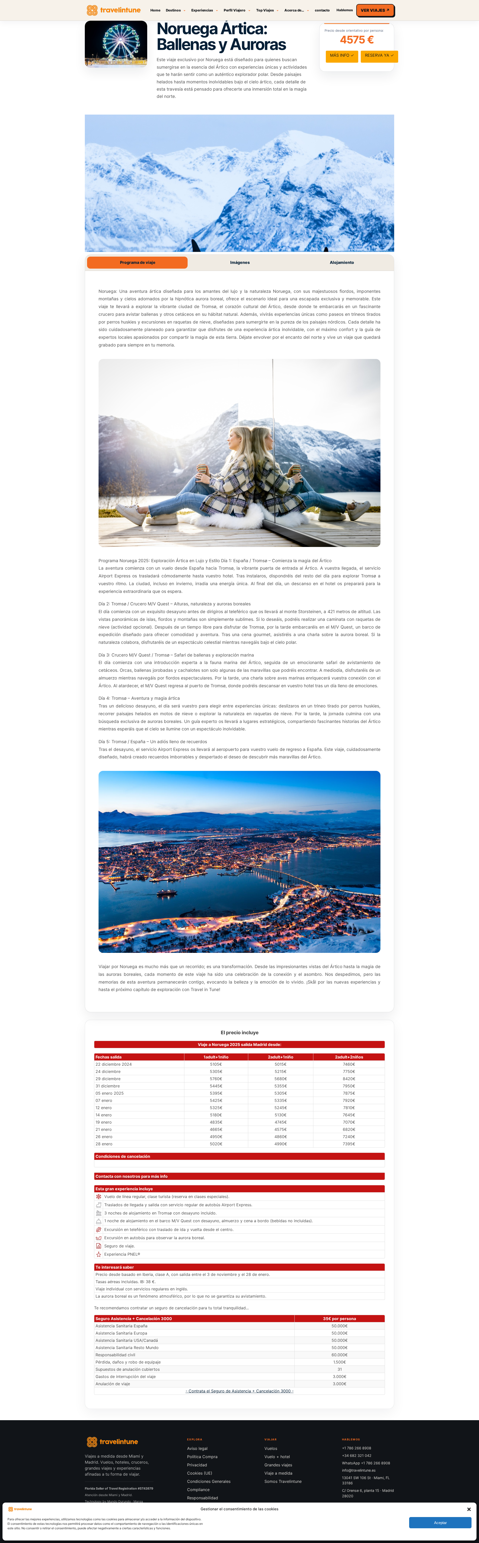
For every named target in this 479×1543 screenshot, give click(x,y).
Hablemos (345, 10)
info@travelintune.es (359, 1470)
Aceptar (440, 1523)
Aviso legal (197, 1448)
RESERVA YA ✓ (379, 55)
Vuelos (270, 1448)
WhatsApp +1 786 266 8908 (366, 1463)
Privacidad (197, 1464)
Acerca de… (294, 10)
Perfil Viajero (234, 10)
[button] (469, 1509)
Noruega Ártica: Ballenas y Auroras (221, 36)
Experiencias (202, 10)
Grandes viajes (278, 1464)
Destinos (173, 10)
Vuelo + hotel (277, 1456)
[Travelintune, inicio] (113, 10)
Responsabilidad (202, 1497)
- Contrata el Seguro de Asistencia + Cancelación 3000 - (240, 1390)
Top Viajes (265, 10)
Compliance (198, 1489)
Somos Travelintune (283, 1481)
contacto (322, 10)
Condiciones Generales (209, 1481)
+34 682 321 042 (356, 1455)
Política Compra (202, 1456)
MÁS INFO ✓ (342, 55)
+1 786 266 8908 (356, 1448)
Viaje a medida (278, 1473)
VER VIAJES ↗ (375, 10)
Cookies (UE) (199, 1473)
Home (155, 10)
